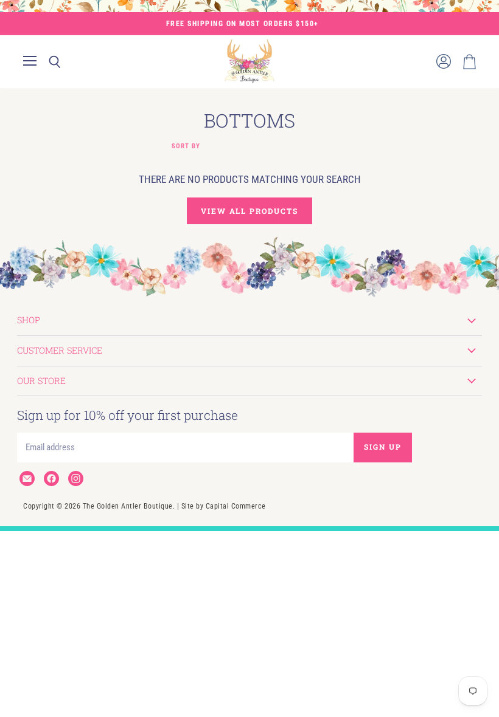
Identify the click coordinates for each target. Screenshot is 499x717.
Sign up (383, 446)
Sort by (186, 146)
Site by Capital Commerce (223, 506)
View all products (249, 211)
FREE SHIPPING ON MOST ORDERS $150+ (242, 23)
